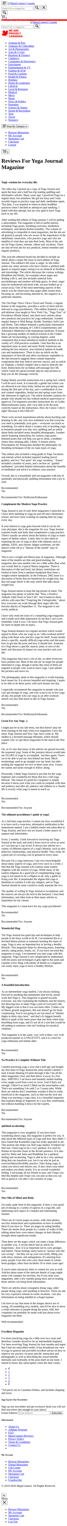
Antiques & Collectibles (21, 46)
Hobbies (12, 79)
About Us (13, 1426)
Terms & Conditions (19, 1442)
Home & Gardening (19, 83)
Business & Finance (19, 55)
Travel (11, 116)
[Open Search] (4, 12)
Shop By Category (15, 126)
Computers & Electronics (22, 61)
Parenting (13, 104)
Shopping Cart (16, 1473)
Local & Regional (18, 89)
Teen (11, 113)
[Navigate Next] (9, 1384)
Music (11, 98)
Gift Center (14, 1467)
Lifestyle (13, 86)
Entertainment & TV (19, 67)
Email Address (9, 1412)
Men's (11, 95)
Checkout (13, 1476)
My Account (15, 1470)
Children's (13, 58)
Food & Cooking (17, 73)
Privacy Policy (16, 1438)
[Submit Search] (37, 7)
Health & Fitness (17, 76)
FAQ (11, 1432)
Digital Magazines (18, 1464)
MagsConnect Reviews (21, 1435)
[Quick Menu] (4, 3)
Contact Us (14, 1445)
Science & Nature (17, 107)
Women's (13, 120)
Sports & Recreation (19, 110)
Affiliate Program (17, 1429)
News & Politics (17, 101)
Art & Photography (18, 49)
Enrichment (14, 64)
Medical (12, 92)
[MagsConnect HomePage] (21, 3)
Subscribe (57, 1413)
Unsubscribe (15, 1480)
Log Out (13, 1521)
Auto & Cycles (16, 52)
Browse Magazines (18, 1461)
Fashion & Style (17, 70)
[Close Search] (44, 7)
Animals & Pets (16, 42)
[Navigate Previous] (9, 1368)
